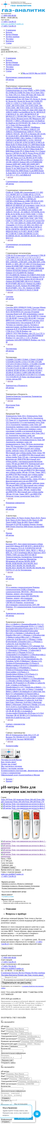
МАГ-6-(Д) (18, 231)
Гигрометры (26, 396)
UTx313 (37, 366)
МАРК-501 (21, 566)
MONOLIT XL (21, 208)
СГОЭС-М (10, 197)
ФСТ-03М (34, 231)
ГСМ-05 (28, 290)
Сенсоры (9, 296)
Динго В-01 (35, 518)
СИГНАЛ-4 (38, 138)
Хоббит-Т (29, 138)
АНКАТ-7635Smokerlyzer (16, 132)
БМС (42, 260)
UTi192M (10, 362)
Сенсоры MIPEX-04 (23, 320)
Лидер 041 (29, 101)
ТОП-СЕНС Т (32, 214)
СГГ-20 (36, 735)
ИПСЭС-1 (10, 553)
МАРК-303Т (11, 566)
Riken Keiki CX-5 (32, 151)
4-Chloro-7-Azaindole (34, 689)
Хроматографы (12, 746)
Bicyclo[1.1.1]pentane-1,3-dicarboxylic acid (22, 633)
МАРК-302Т (32, 563)
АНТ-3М (23, 114)
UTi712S (9, 364)
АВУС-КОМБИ (29, 268)
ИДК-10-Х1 (40, 212)
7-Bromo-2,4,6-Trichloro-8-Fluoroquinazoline (24, 662)
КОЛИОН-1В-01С (13, 236)
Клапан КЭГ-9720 (13, 550)
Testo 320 (21, 99)
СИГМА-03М (11, 201)
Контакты (10, 41)
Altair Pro (18, 110)
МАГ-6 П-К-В (30, 173)
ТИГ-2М (9, 158)
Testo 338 (25, 95)
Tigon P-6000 (11, 522)
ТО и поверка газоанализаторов (19, 587)
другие (10, 177)
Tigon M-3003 (22, 522)
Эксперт (20, 739)
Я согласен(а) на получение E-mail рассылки (19, 980)
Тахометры (22, 559)
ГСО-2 (21, 225)
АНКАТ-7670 (29, 212)
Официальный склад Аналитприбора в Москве (20, 775)
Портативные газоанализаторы (18, 77)
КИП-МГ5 (35, 164)
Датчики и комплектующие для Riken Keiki (22, 326)
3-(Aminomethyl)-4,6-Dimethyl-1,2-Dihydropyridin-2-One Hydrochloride (26, 654)
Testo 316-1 (32, 116)
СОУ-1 (18, 257)
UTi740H (17, 359)
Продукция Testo (13, 405)
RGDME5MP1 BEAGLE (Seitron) (26, 281)
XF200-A (23, 370)
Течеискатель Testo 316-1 (16, 416)
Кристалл (41, 264)
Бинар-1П (10, 166)
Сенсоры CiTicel (30, 310)
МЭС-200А (26, 550)
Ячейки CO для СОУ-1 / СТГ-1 (19, 338)
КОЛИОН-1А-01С (31, 234)
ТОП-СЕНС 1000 (16, 218)
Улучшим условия (8, 896)
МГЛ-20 (41, 142)
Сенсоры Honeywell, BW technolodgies (22, 314)
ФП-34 (32, 158)
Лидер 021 (12, 101)
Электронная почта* (9, 1036)
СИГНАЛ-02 (11, 739)
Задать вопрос (7, 948)
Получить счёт (7, 1060)
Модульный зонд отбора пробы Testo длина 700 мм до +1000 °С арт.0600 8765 (25, 454)
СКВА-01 (22, 223)
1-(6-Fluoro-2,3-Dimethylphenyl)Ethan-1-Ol (17, 673)
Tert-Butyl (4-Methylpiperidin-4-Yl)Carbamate (25, 647)
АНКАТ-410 (26, 210)
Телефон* (5, 1034)
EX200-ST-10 (16, 377)
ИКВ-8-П (27, 175)
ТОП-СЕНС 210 (29, 103)
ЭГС (8, 223)
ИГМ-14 (27, 229)
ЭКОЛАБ (37, 136)
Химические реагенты (15, 613)
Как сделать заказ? (8, 762)
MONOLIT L (11, 116)
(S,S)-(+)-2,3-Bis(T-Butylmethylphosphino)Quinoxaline (25, 630)
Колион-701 (11, 737)
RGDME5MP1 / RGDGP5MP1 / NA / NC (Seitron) (23, 287)
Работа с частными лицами (12, 768)
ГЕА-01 (21, 548)
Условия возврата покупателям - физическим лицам (22, 771)
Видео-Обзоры (12, 34)
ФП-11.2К (16, 160)
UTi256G (18, 362)
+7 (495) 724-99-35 (8, 22)
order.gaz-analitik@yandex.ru (12, 24)
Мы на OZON (40, 73)
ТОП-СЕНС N (19, 221)
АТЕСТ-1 (10, 103)
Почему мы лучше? (9, 764)
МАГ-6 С (40, 236)
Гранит (42, 151)
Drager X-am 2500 (21, 166)
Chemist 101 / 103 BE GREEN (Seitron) (24, 161)
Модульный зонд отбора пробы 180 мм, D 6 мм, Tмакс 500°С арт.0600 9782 (24, 493)
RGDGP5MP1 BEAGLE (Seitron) (19, 283)
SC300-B (38, 368)
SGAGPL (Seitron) (20, 286)
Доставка (9, 39)
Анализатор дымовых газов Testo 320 (26, 425)
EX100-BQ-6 (22, 375)
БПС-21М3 (19, 262)
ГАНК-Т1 (30, 197)
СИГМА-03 (31, 199)
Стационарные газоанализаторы (19, 181)
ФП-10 (9, 735)
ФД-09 (38, 548)
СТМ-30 (42, 255)
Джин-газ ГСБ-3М (21, 158)
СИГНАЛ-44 (11, 140)
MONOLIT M (33, 114)
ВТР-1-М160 (33, 546)
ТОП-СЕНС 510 (22, 106)
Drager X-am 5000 (36, 166)
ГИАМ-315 (21, 737)
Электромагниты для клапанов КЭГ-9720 (23, 323)
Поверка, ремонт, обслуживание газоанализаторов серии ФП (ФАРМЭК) (22, 595)
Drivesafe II (10, 524)
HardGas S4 (13, 123)
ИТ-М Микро (24, 129)
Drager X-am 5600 (13, 168)
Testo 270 (40, 802)
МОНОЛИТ (29, 739)
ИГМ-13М (19, 229)
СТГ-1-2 (31, 257)
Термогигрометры (13, 396)
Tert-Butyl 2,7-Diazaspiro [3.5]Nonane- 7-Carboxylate (26, 649)
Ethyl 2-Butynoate (35, 702)
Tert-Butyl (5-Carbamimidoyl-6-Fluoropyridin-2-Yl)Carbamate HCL (25, 693)
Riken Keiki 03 (12, 145)
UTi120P (23, 366)
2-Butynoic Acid (21, 702)
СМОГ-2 (18, 121)
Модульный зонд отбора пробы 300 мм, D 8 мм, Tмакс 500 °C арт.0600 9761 (24, 475)
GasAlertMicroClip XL (27, 112)
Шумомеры (11, 561)
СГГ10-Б (33, 264)
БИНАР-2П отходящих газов (28, 205)
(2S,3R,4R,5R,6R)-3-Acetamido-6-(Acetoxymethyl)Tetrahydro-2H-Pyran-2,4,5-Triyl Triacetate (25, 713)
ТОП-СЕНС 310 (27, 108)
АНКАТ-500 (37, 210)
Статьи (9, 43)
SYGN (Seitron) (32, 277)
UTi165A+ (25, 364)
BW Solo (13, 155)
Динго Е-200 (37, 520)
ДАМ (37, 260)
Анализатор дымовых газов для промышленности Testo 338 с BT (20, 436)
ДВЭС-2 (41, 550)
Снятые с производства (15, 724)
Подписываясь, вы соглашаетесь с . (22, 987)
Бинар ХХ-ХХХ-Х (32, 203)
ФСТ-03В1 (19, 234)
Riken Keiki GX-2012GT (20, 149)
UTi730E (31, 362)
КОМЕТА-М (28, 136)
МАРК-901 (21, 568)
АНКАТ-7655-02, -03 (15, 212)
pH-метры (10, 79)
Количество (6, 1048)
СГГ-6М (25, 264)
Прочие (9, 533)
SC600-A (31, 368)
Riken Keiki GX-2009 (27, 145)
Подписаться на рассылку (16, 982)
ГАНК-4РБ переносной (22, 88)
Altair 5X (41, 110)
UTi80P (30, 366)
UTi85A (9, 366)
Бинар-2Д (21, 203)
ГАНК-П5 (38, 101)
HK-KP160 (36, 372)
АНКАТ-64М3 (12, 112)
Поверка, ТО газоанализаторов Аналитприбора (25, 607)
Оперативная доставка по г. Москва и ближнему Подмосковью (21, 886)
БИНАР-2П (11, 205)
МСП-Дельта (28, 153)
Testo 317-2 (36, 123)
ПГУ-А (20, 195)
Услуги (9, 576)
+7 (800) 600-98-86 (8, 15)
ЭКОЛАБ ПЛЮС (13, 138)
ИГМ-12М (10, 229)
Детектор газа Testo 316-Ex (22, 418)
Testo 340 (33, 95)
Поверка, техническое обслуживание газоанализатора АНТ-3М (22, 603)
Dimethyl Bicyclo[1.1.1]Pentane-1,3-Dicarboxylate (25, 635)
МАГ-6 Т (9, 238)
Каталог (9, 32)
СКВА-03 (40, 223)
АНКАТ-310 (35, 129)
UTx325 (16, 368)
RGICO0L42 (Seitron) (22, 279)
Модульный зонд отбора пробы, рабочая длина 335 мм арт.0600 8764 (24, 449)
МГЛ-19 (34, 142)
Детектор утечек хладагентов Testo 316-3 (22, 496)
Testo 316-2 (41, 116)
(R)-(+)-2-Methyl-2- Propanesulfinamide (21, 624)
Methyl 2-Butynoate (14, 704)
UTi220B (41, 364)
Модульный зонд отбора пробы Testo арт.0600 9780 (25, 486)
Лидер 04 (21, 101)
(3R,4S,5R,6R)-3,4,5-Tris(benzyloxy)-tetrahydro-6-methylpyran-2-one (24, 716)
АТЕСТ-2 (18, 103)
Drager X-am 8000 (31, 171)
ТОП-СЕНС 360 (35, 106)
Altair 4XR (33, 110)
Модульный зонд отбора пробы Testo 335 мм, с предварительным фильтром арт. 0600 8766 (25, 457)
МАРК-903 (31, 568)
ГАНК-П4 (21, 93)
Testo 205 (4, 799)
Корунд (9, 153)
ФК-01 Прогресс (35, 553)
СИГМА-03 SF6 (36, 201)
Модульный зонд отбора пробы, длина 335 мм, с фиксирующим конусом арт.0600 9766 (26, 480)
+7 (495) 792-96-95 (8, 966)
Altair (11, 110)
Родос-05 (38, 153)
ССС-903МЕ (31, 737)
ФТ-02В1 (38, 158)
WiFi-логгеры (19, 555)
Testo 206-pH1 (31, 799)
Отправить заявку (8, 867)
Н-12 (8, 548)
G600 (29, 372)
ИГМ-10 (31, 227)
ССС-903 (39, 192)
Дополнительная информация (13, 1053)
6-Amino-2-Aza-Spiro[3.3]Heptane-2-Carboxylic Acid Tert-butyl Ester (25, 700)
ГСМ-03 (21, 290)
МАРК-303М (11, 563)
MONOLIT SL (13, 114)
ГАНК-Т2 (22, 199)
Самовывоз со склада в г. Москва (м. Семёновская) (17, 884)
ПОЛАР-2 (10, 142)
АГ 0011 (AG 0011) (32, 225)
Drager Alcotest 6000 (36, 527)
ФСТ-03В (10, 234)
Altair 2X (25, 110)
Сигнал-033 (39, 221)
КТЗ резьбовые (21, 553)
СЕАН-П (12, 136)
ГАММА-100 (33, 208)
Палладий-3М (24, 125)
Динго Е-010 (15, 520)
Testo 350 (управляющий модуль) (25, 96)
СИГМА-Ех (17, 153)
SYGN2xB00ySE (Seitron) (23, 273)
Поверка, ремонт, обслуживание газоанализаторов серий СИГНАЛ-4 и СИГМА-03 (21, 600)
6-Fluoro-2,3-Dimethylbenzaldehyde (22, 675)
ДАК (32, 260)
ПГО (44, 553)
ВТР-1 (41, 546)
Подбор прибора (12, 37)
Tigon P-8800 (33, 522)
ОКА (23, 138)
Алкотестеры (11, 507)
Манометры (32, 559)
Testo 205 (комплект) (16, 799)
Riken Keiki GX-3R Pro (21, 147)
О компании (11, 30)
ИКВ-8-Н (10, 231)
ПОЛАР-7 (10, 121)
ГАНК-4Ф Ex (28, 195)
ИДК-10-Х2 (11, 214)
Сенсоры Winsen (39, 307)
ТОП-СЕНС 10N (31, 218)
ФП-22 (23, 160)
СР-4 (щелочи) (32, 255)
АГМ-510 (27, 142)
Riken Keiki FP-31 (17, 151)
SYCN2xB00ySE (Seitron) (16, 275)
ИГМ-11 (38, 227)
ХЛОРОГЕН (30, 548)
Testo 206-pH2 (19, 802)
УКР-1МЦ (23, 227)
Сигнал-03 (30, 221)
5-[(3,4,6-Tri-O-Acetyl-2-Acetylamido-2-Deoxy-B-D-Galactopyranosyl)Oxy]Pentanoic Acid (25, 706)
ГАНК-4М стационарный (25, 192)
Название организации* (11, 1041)
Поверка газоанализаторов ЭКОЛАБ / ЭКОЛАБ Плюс (24, 590)
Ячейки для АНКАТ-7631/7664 (18, 332)
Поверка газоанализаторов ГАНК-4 (23, 588)
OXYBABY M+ (25, 123)
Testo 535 (29, 99)
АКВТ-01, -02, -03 (13, 210)
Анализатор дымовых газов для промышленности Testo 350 (19, 443)
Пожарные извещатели (15, 503)
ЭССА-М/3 (10, 208)
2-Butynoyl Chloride (30, 704)
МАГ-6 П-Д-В (18, 173)
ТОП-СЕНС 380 (13, 108)
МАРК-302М (29, 561)
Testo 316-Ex (11, 119)
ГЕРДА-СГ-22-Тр (13, 570)
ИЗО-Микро (15, 546)
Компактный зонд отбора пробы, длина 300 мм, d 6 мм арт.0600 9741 (25, 469)
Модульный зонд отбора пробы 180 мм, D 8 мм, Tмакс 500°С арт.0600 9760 (26, 472)
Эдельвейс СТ (12, 225)
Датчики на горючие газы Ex (18, 325)
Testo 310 (15, 125)
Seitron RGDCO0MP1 (33, 266)
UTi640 (32, 359)
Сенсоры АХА (38, 320)
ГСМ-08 (35, 290)
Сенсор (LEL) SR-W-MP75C (28, 316)
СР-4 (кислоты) (19, 255)
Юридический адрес (9, 1044)
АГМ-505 (18, 142)
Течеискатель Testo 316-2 (22, 735)
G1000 (24, 372)
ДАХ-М (20, 260)
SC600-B (9, 370)
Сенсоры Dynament (31, 312)
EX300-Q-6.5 (33, 375)
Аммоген (14, 548)
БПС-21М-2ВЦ (30, 262)
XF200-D (10, 372)
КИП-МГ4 (26, 164)
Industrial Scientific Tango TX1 (29, 155)
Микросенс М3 (38, 119)
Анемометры (26, 557)
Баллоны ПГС (12, 544)
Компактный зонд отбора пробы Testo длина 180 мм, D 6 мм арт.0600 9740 (25, 466)
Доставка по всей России (11, 760)
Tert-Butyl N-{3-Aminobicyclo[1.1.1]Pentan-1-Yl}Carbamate (23, 645)
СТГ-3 (37, 257)
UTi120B (34, 364)
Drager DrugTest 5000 (19, 527)
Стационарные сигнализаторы (18, 244)
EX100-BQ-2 (11, 375)
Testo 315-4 (30, 93)
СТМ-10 (9, 255)
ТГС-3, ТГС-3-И (16, 175)
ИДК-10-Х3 (21, 214)
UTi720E (38, 362)
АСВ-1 (32, 140)
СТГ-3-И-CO (11, 260)
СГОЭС (37, 195)
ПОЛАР (38, 140)
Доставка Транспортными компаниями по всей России (18, 888)
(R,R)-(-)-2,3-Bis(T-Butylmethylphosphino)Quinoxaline (25, 627)
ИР (26, 546)
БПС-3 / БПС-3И (15, 264)
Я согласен (23, 1118)
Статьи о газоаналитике (11, 773)
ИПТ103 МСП (31, 555)
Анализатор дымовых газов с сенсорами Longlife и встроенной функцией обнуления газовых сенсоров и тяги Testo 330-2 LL (25, 432)
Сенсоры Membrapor (14, 310)
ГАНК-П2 (13, 93)
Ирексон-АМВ (23, 201)
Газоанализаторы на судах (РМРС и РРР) (23, 90)
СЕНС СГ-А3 (36, 229)
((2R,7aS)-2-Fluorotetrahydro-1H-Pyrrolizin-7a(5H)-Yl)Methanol (24, 660)
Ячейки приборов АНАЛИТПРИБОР (22, 339)
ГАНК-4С (10, 192)
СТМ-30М (10, 257)
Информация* (7, 1119)
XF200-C (38, 370)
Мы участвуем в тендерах (11, 766)
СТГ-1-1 (24, 257)
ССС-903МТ (11, 195)
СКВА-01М (31, 223)
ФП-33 (29, 162)
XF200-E (17, 372)
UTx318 (9, 368)
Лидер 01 (37, 99)
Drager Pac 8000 (17, 171)
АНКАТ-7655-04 (34, 132)
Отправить (6, 1098)
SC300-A (23, 368)
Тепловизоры (11, 349)
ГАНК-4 (9, 88)
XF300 (16, 370)
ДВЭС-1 (34, 550)
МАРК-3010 (22, 563)
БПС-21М (10, 262)
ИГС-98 (19, 136)
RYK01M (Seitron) (20, 270)
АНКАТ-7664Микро (31, 127)
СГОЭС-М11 (20, 197)
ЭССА (42, 205)
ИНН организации (8, 1084)
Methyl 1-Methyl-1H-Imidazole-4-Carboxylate (24, 691)
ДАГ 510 (14, 223)
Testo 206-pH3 (31, 802)
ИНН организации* (9, 1039)
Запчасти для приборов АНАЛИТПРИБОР (25, 336)
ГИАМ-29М (22, 116)
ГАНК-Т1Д (39, 197)
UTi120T (16, 366)
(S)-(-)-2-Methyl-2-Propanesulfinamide (25, 625)
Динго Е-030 (26, 520)
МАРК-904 (40, 568)
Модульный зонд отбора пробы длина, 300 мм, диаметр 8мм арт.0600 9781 (24, 489)
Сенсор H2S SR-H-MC (27, 318)
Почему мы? (23, 975)
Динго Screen (24, 518)
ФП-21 (9, 160)
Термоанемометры (13, 398)
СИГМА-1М (11, 203)
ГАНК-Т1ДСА (12, 199)
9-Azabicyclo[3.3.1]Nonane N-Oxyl (23, 651)
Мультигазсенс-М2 (24, 119)
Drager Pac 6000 (27, 168)
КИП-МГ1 (17, 164)
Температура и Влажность (16, 385)
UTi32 (24, 362)
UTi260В (9, 359)
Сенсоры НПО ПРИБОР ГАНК (19, 307)
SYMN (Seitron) (19, 277)
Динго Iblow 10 (12, 518)
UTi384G (25, 359)
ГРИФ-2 (9, 555)
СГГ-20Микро (12, 129)
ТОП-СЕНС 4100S (25, 216)
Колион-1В (35, 134)
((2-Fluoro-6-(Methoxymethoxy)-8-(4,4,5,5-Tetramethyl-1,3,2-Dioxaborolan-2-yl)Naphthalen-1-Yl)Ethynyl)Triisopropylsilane (24, 666)
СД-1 (15, 290)
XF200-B (31, 370)
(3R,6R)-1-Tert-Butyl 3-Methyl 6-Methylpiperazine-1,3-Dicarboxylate (25, 697)
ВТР (23, 546)
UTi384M (39, 359)
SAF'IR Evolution (22, 524)
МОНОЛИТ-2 (23, 140)
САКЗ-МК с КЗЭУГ (14, 268)
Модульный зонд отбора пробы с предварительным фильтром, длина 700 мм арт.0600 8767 (24, 461)
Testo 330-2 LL (15, 95)
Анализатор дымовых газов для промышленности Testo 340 (25, 439)
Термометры (37, 396)
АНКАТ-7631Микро (14, 127)
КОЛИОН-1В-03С (29, 236)
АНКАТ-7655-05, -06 (15, 134)
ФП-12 (30, 160)
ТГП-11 (27, 134)
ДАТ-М (27, 260)
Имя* (3, 1029)
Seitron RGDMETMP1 (15, 266)
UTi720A (17, 364)
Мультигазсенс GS (30, 121)
